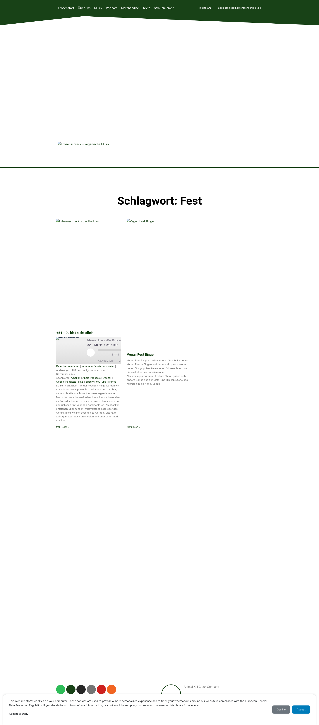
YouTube (101, 381)
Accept (301, 709)
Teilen (121, 361)
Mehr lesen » (62, 427)
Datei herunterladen (67, 366)
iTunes (112, 381)
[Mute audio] (101, 354)
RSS (80, 381)
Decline (281, 709)
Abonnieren (105, 361)
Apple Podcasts (92, 377)
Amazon (75, 377)
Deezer (107, 377)
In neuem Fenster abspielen (98, 366)
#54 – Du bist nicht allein (74, 333)
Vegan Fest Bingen (141, 354)
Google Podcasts (66, 381)
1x (115, 354)
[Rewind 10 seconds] (109, 354)
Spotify (90, 381)
